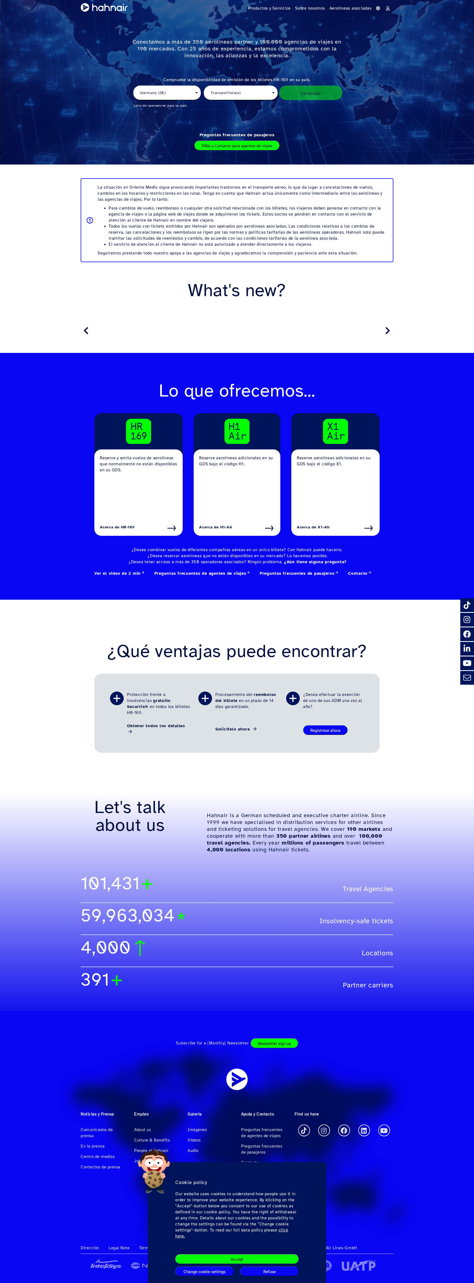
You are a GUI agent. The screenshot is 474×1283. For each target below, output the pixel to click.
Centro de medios (98, 1156)
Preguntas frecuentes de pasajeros (237, 134)
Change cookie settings (204, 1271)
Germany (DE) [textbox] (153, 92)
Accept (237, 1259)
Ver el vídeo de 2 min (117, 573)
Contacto (358, 573)
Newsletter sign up (274, 1043)
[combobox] (167, 93)
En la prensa (93, 1146)
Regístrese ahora (325, 730)
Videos (194, 1140)
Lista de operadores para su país (160, 105)
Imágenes (197, 1129)
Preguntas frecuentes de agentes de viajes (200, 573)
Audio (193, 1150)
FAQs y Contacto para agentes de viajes (237, 145)
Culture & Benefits (152, 1140)
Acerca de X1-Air (313, 527)
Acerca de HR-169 (117, 527)
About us (142, 1129)
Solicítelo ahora (233, 729)
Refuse (269, 1271)
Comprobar (311, 93)
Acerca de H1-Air (215, 527)
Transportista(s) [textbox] (226, 92)
